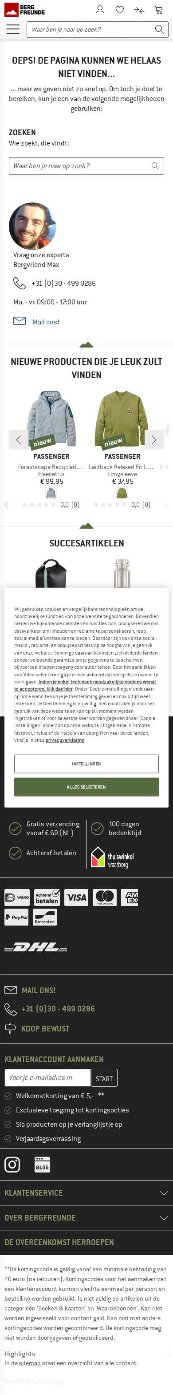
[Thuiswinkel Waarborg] (112, 857)
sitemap (30, 1363)
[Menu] (13, 28)
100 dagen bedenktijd (125, 828)
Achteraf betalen (51, 853)
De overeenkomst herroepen (59, 1242)
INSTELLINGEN (86, 764)
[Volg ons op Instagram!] (18, 1166)
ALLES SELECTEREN (86, 787)
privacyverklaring (65, 740)
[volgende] (154, 439)
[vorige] (18, 439)
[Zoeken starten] (160, 29)
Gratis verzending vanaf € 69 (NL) (53, 828)
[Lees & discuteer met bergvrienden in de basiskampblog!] (49, 1166)
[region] (86, 697)
